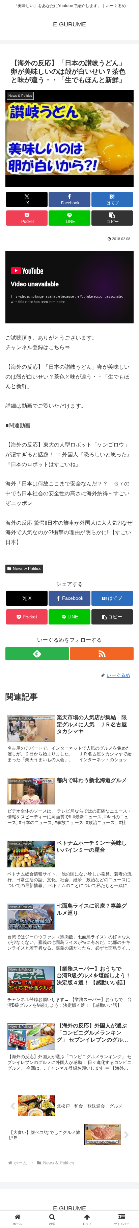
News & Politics (27, 568)
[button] (112, 218)
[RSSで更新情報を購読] (102, 653)
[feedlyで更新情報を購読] (37, 653)
